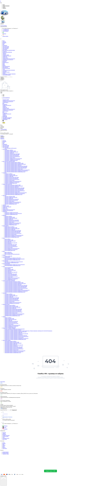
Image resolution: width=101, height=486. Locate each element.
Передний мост (5, 67)
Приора (4, 445)
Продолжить (2, 381)
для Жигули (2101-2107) (7, 55)
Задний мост (5, 60)
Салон (4, 69)
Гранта (4, 442)
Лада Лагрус (5, 448)
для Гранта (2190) (6, 54)
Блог (3, 4)
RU (3, 94)
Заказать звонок (5, 36)
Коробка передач (6, 62)
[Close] (0, 131)
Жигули (4, 447)
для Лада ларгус (5, 57)
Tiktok (5, 427)
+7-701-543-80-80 (3, 25)
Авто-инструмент (6, 47)
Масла (4, 64)
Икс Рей (4, 443)
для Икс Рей (5, 56)
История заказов (5, 452)
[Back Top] (3, 481)
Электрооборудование (7, 74)
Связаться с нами (6, 453)
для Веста (4, 106)
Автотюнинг (5, 49)
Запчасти (4, 41)
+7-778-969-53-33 (6, 30)
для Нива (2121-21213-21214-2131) (9, 58)
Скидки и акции (5, 436)
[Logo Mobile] (3, 22)
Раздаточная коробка (6, 68)
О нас (4, 437)
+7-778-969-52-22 (6, 29)
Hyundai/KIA (5, 45)
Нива (3, 444)
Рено (3, 44)
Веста (4, 446)
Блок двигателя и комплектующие (9, 50)
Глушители (5, 51)
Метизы (4, 65)
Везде (4, 40)
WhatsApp (4, 33)
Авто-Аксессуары (6, 46)
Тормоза (4, 72)
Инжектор (4, 61)
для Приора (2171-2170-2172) (8, 59)
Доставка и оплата (6, 438)
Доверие (4, 8)
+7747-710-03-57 (5, 31)
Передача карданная (6, 66)
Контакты (4, 434)
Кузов (4, 43)
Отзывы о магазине (6, 435)
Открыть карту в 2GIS (50, 470)
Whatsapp (5, 425)
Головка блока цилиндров (7, 52)
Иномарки (4, 42)
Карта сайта (5, 439)
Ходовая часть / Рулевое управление (9, 73)
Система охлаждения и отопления (9, 70)
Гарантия (4, 432)
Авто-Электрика (5, 48)
